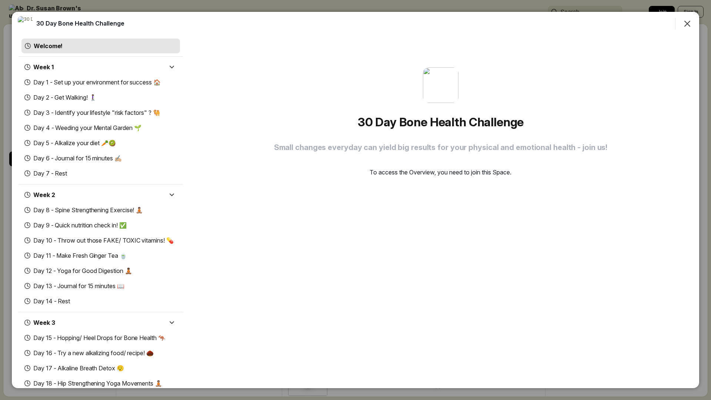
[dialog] (355, 200)
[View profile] (25, 23)
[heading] (80, 23)
